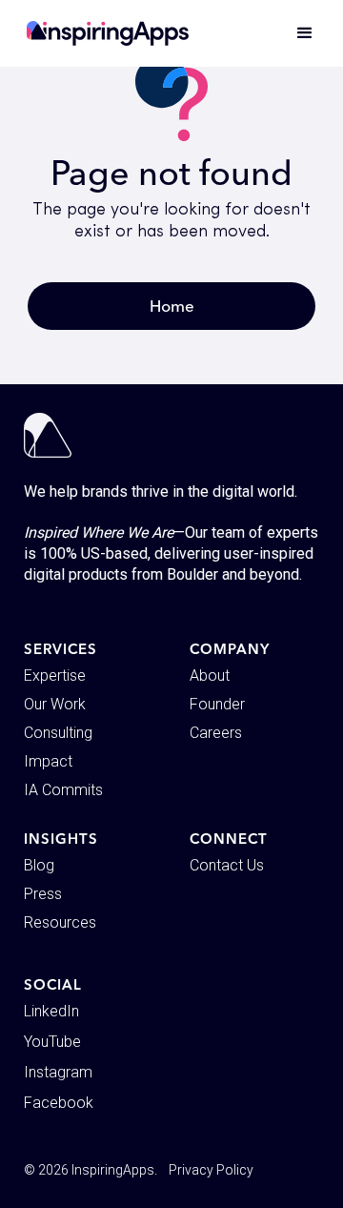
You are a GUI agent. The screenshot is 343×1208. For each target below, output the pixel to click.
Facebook (58, 1103)
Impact (48, 761)
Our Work (55, 704)
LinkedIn (51, 1011)
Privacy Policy (211, 1169)
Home (172, 306)
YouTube (52, 1042)
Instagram (58, 1072)
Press (43, 894)
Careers (216, 733)
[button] (296, 33)
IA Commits (63, 790)
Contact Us (227, 865)
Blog (39, 865)
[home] (108, 33)
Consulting (58, 733)
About (210, 675)
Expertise (55, 675)
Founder (217, 704)
